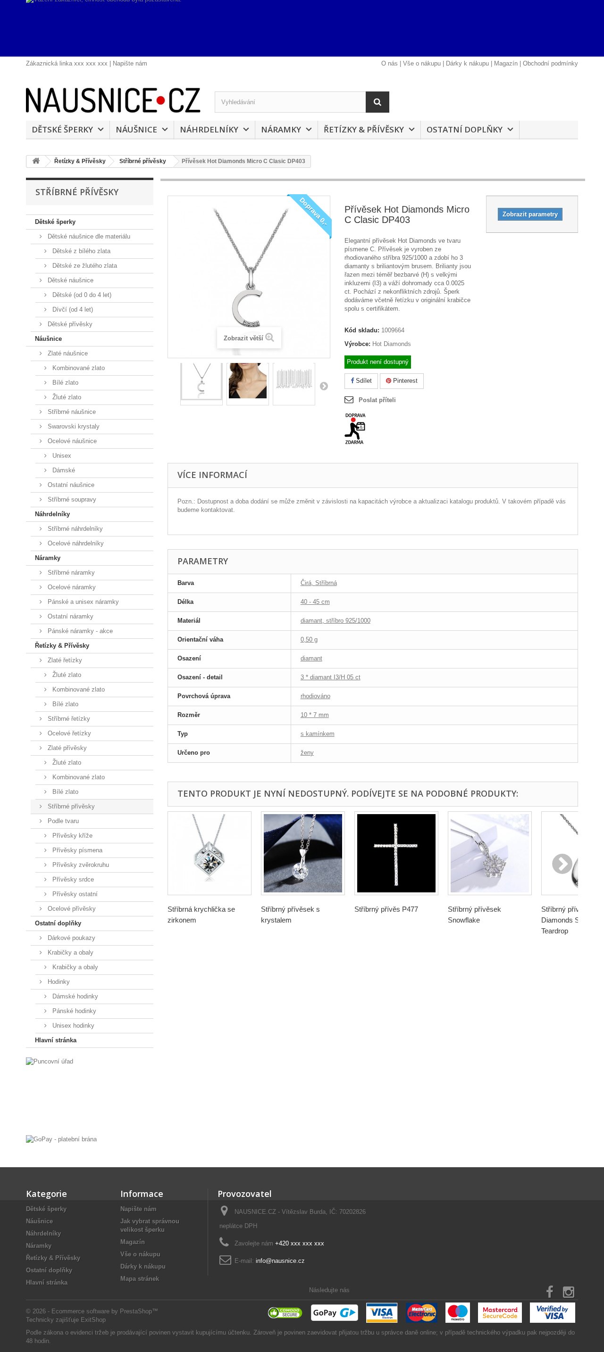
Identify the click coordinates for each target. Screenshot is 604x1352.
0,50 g (309, 639)
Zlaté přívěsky (66, 747)
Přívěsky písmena (76, 850)
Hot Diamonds (391, 343)
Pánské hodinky (73, 1010)
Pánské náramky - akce (79, 631)
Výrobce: (357, 343)
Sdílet (363, 380)
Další (323, 385)
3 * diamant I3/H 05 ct (331, 677)
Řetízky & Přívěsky (364, 129)
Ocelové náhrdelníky (75, 543)
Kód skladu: (361, 330)
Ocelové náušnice (71, 441)
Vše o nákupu (422, 63)
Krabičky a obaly (69, 952)
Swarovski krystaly (73, 426)
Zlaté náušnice (67, 353)
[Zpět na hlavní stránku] (36, 161)
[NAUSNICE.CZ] (113, 100)
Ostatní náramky (69, 616)
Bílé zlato (64, 382)
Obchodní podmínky (550, 63)
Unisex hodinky (72, 1025)
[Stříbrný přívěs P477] (396, 853)
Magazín (506, 63)
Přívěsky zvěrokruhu (79, 864)
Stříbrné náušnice (71, 411)
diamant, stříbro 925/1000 (335, 620)
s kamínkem (318, 733)
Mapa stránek (139, 1278)
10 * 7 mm (315, 714)
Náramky (281, 129)
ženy (307, 752)
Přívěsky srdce (72, 879)
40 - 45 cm (315, 601)
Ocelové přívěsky (71, 908)
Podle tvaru (62, 820)
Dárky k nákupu (467, 63)
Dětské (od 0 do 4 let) (80, 294)
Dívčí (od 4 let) (71, 309)
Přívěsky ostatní (74, 894)
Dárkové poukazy (70, 937)
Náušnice (136, 129)
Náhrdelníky (209, 129)
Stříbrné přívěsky (70, 806)
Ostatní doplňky (465, 129)
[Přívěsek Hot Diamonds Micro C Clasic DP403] (201, 381)
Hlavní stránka (55, 1040)
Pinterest (404, 380)
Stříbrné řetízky (68, 718)
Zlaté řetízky (64, 660)
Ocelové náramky (71, 587)
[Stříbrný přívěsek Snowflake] (490, 853)
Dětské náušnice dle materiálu (88, 236)
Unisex (60, 455)
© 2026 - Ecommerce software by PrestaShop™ (92, 1311)
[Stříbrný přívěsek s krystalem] (303, 853)
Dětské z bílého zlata (80, 251)
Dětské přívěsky (69, 324)
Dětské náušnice (69, 280)
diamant (311, 658)
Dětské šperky (62, 129)
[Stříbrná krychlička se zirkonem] (210, 853)
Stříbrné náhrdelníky (74, 528)
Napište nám (130, 63)
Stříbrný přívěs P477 (386, 909)
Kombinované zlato (77, 367)
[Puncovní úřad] (89, 1093)
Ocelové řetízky (68, 733)
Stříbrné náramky (70, 572)
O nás (389, 63)
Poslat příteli (377, 400)
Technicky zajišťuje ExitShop (66, 1319)
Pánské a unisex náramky (82, 601)
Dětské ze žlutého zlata (83, 265)
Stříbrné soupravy (71, 499)
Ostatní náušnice (70, 484)
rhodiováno (315, 696)
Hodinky (58, 981)
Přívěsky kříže (71, 835)
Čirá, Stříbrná (319, 582)
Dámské (62, 470)
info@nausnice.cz (280, 1260)
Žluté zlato (65, 397)
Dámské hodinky (74, 996)
